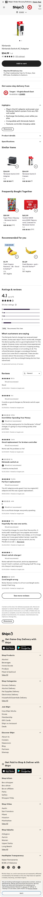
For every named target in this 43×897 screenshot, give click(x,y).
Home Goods (7, 666)
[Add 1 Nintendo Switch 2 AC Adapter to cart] (17, 166)
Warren (5, 840)
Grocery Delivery (9, 685)
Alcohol (5, 659)
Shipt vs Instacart (9, 723)
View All (5, 675)
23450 (22, 94)
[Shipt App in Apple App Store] (8, 648)
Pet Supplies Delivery (10, 691)
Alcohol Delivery (8, 688)
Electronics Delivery (10, 695)
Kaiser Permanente (10, 860)
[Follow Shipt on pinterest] (13, 867)
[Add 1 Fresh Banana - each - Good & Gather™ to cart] (36, 257)
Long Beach (7, 846)
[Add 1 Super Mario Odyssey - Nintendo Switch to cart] (17, 210)
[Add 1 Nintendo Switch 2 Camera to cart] (36, 166)
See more (20, 542)
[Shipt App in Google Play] (24, 648)
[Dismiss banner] (3, 2)
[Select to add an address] (22, 7)
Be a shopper (7, 782)
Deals (4, 726)
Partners (5, 749)
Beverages (6, 663)
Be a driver (6, 786)
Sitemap (5, 752)
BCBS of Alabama (9, 863)
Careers (5, 740)
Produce (5, 669)
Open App (37, 2)
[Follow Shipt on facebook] (3, 867)
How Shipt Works (9, 711)
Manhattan (6, 821)
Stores (4, 714)
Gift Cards (6, 720)
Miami (4, 814)
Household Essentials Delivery (14, 698)
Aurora (4, 837)
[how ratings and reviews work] (16, 305)
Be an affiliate (7, 789)
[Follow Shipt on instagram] (8, 867)
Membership (7, 717)
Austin (4, 808)
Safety (4, 795)
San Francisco (8, 811)
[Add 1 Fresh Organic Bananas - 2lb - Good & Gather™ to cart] (17, 257)
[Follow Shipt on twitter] (19, 867)
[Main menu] (4, 7)
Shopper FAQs (8, 798)
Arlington (6, 834)
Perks (4, 792)
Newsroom (6, 743)
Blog (4, 746)
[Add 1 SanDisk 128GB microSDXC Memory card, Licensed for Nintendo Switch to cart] (36, 210)
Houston (5, 817)
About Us (5, 737)
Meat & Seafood (9, 672)
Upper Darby (7, 843)
